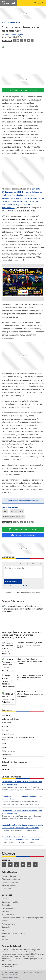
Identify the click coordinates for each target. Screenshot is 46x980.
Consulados (6, 723)
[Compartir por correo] (28, 40)
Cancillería (6, 715)
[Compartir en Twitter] (18, 40)
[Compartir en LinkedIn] (21, 40)
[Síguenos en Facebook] (4, 864)
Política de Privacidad (10, 882)
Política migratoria (11, 22)
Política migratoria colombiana (14, 517)
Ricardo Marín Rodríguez (14, 35)
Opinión (5, 743)
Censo (5, 511)
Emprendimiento (8, 734)
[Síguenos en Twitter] (10, 864)
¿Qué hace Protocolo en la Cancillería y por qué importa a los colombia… (30, 661)
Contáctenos (6, 888)
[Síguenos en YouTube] (29, 864)
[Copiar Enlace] (32, 40)
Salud (4, 758)
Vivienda (5, 769)
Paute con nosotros (9, 885)
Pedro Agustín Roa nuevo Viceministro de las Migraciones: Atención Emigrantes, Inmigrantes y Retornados (22, 635)
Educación (6, 730)
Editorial (5, 726)
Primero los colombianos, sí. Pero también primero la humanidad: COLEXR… (29, 645)
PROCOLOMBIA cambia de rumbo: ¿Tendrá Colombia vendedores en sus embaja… (30, 694)
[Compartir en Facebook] (14, 40)
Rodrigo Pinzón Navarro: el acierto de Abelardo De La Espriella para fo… (30, 677)
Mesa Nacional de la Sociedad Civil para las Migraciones (18, 739)
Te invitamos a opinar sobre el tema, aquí (23, 500)
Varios (4, 766)
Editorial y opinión (8, 908)
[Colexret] (8, 2)
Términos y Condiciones (11, 879)
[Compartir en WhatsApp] (25, 40)
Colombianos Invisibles (10, 719)
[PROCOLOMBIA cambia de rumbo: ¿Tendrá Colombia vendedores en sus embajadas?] (9, 698)
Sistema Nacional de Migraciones (14, 762)
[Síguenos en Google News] (16, 864)
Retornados (6, 755)
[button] (39, 3)
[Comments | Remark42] (23, 579)
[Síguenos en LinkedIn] (35, 864)
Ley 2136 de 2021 (17, 511)
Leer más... (10, 961)
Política (4, 747)
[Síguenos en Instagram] (23, 864)
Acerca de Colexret (9, 876)
